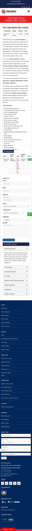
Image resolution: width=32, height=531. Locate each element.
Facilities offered (5, 346)
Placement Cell (5, 369)
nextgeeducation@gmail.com (16, 4)
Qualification (6, 217)
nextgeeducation (7, 475)
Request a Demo (8, 529)
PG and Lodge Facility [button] (10, 285)
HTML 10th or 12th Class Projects (9, 398)
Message (5, 222)
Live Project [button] (7, 276)
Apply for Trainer (5, 349)
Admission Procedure (6, 358)
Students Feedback (6, 372)
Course (5, 203)
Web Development (6, 312)
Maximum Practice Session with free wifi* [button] (14, 280)
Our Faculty (4, 342)
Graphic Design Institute (7, 407)
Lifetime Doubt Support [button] (10, 248)
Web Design (4, 308)
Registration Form (5, 362)
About (2, 335)
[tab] (16, 249)
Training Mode (7, 210)
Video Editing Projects (6, 391)
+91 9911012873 (7, 470)
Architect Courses (5, 326)
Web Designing (5, 419)
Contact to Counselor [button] (9, 293)
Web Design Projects (6, 387)
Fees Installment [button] (8, 267)
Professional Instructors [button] (10, 271)
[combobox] (4, 197)
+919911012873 (16, 1)
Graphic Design (5, 315)
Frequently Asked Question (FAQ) (9, 338)
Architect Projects (5, 394)
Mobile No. (5, 194)
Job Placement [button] (8, 289)
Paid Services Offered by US (8, 510)
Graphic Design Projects (7, 383)
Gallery (3, 375)
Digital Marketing (5, 322)
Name (5, 180)
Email (4, 187)
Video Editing (4, 319)
